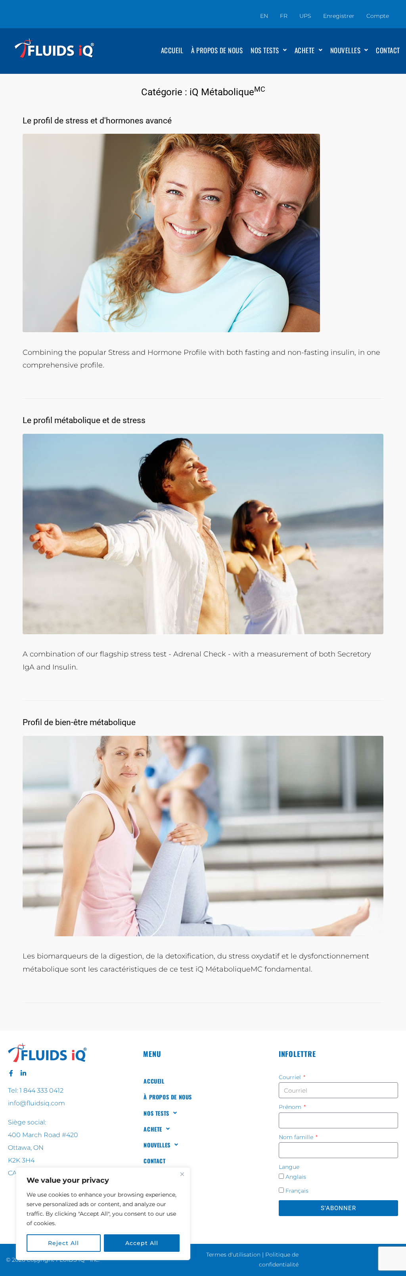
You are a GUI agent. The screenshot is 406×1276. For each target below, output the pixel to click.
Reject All (63, 1243)
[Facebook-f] (11, 1073)
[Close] (182, 1174)
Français (296, 1190)
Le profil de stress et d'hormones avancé (97, 120)
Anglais (295, 1176)
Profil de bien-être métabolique (79, 722)
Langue (289, 1166)
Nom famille (297, 1137)
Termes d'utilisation (233, 1254)
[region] (103, 1213)
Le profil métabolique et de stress (84, 420)
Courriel (291, 1077)
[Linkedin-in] (23, 1073)
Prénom (291, 1106)
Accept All (141, 1243)
